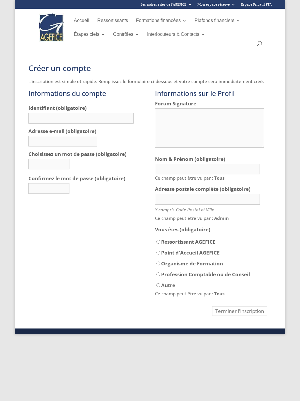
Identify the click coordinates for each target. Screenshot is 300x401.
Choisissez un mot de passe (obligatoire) (77, 154)
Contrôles (123, 34)
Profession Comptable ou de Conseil (205, 274)
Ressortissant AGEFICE (188, 242)
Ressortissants (112, 20)
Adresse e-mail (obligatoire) (62, 131)
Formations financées (158, 20)
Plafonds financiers (214, 20)
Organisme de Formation (192, 263)
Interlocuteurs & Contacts (173, 34)
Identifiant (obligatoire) (57, 108)
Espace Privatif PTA (256, 5)
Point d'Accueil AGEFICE (190, 253)
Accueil (81, 20)
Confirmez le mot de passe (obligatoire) (76, 178)
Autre (168, 285)
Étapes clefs (86, 34)
